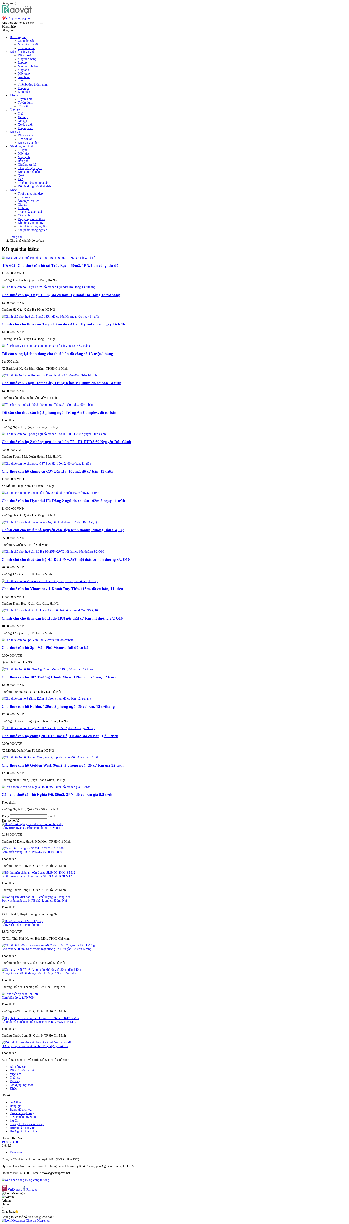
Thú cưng (24, 197)
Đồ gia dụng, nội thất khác (35, 186)
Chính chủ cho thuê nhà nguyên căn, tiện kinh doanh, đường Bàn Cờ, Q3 (63, 530)
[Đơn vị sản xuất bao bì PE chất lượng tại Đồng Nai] (36, 897)
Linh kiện (24, 91)
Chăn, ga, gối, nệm (30, 168)
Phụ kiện (23, 88)
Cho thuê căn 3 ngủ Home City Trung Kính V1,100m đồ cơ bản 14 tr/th (61, 383)
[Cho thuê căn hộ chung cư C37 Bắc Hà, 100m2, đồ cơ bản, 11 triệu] (46, 463)
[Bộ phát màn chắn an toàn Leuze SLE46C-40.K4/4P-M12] (40, 1018)
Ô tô (20, 113)
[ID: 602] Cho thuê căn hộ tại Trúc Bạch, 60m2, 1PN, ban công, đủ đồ (60, 265)
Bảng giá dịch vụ (21, 1109)
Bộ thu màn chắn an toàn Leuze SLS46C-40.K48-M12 (37, 876)
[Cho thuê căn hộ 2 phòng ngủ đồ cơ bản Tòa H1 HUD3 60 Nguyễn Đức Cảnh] (54, 434)
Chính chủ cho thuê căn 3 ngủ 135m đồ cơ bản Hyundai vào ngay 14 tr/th (63, 324)
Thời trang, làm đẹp (30, 193)
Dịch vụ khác (26, 135)
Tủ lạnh (23, 150)
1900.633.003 (10, 1142)
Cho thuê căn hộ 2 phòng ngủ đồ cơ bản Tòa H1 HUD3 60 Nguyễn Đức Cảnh (66, 442)
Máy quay (24, 73)
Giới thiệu (16, 1102)
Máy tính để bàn (28, 66)
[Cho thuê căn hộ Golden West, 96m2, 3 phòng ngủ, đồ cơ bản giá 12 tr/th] (50, 757)
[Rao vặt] (17, 13)
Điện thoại (24, 55)
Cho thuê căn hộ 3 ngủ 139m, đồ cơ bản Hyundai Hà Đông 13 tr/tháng (61, 295)
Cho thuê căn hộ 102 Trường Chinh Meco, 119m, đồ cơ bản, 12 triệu (59, 677)
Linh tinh (23, 208)
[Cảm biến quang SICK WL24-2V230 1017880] (33, 848)
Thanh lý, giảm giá (30, 211)
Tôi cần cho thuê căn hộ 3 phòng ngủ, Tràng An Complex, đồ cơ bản (59, 412)
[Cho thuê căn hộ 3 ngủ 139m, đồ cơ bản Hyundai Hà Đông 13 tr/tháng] (48, 287)
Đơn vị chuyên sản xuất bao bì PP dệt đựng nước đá (35, 1046)
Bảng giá (15, 1106)
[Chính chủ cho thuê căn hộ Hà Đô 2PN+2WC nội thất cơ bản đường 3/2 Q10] (53, 551)
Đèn (20, 179)
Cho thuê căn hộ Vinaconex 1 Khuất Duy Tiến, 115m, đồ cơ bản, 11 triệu (62, 589)
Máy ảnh (23, 70)
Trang (6, 816)
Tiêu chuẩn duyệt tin (23, 1116)
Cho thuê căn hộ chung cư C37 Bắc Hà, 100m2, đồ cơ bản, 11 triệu (57, 471)
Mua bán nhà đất (28, 44)
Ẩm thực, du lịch (28, 201)
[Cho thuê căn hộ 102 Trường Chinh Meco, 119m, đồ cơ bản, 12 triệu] (47, 669)
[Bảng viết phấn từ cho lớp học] (22, 921)
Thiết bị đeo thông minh (33, 84)
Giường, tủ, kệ (27, 164)
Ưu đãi (14, 1120)
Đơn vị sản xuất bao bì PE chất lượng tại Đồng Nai (34, 900)
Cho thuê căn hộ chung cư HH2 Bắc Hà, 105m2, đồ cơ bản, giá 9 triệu (60, 736)
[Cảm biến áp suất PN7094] (20, 994)
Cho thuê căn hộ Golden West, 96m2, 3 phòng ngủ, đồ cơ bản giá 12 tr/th (63, 765)
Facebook (16, 1152)
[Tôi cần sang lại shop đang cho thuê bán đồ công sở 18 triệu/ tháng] (46, 345)
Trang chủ (16, 237)
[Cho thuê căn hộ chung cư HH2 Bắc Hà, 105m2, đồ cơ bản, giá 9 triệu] (48, 728)
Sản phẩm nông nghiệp (32, 230)
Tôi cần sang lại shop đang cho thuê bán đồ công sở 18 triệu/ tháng (57, 354)
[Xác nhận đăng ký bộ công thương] (25, 1180)
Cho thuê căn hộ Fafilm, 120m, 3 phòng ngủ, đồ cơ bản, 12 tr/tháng (58, 706)
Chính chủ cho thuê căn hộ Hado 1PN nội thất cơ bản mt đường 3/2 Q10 (62, 618)
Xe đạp (22, 121)
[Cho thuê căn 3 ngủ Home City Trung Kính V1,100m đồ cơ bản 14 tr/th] (49, 375)
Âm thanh (24, 77)
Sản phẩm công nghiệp (32, 226)
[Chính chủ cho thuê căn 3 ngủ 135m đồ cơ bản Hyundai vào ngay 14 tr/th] (50, 316)
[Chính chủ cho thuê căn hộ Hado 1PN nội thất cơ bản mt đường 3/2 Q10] (50, 610)
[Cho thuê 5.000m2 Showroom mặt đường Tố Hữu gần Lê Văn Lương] (48, 945)
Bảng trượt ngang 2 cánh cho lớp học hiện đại (31, 827)
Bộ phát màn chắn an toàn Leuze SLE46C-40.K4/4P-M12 (39, 1021)
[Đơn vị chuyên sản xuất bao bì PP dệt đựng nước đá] (36, 1042)
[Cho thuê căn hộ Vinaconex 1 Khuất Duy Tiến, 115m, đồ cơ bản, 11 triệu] (50, 581)
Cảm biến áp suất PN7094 (18, 997)
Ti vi (21, 80)
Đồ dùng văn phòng (30, 222)
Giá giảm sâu (26, 40)
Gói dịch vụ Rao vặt (19, 18)
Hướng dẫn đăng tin (22, 1127)
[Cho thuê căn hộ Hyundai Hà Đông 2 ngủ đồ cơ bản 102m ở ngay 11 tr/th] (50, 492)
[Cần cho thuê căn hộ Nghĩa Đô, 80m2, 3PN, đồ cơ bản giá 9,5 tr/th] (46, 787)
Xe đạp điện (25, 124)
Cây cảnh (24, 215)
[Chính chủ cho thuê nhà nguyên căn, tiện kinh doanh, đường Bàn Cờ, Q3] (50, 522)
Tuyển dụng (25, 102)
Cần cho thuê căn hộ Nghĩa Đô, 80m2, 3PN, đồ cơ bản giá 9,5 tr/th (57, 794)
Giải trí (22, 204)
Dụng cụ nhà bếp (29, 171)
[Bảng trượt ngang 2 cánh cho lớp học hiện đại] (32, 824)
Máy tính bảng (27, 59)
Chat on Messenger (37, 1220)
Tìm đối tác (25, 139)
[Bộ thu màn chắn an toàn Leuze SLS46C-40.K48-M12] (38, 872)
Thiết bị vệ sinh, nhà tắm (33, 182)
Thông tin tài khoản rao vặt (27, 1124)
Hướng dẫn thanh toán (24, 1131)
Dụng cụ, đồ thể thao (31, 219)
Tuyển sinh (25, 99)
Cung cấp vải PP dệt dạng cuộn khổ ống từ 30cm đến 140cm (40, 973)
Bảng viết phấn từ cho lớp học (21, 924)
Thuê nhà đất (26, 48)
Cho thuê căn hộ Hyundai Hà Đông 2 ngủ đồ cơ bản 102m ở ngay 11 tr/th (63, 500)
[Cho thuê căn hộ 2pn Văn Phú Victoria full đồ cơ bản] (37, 640)
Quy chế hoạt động (22, 1113)
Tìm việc (23, 106)
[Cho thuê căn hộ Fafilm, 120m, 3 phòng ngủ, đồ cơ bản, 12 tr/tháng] (46, 698)
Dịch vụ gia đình (28, 142)
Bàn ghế (23, 161)
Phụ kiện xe (25, 128)
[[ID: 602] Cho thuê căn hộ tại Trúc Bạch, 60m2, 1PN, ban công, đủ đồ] (48, 257)
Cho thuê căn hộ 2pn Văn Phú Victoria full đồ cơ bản (46, 647)
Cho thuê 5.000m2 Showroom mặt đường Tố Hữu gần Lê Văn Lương (46, 949)
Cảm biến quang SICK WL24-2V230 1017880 (32, 852)
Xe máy (23, 117)
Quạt (21, 175)
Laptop (22, 62)
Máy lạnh (24, 157)
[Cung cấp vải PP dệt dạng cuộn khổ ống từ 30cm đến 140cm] (42, 969)
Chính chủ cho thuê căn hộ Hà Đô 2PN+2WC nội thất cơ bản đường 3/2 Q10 (66, 559)
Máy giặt (23, 153)
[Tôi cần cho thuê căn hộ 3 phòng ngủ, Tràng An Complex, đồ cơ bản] (47, 404)
